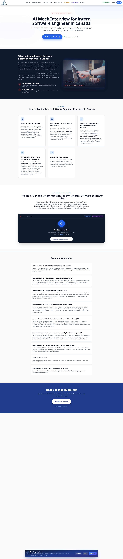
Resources (58, 2)
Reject (85, 553)
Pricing (67, 2)
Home (28, 2)
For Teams (75, 2)
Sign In (113, 2)
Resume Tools (36, 2)
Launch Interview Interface (60, 239)
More (83, 2)
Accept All (92, 553)
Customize (78, 553)
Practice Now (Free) (53, 37)
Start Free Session (61, 402)
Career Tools (48, 2)
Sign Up (119, 2)
